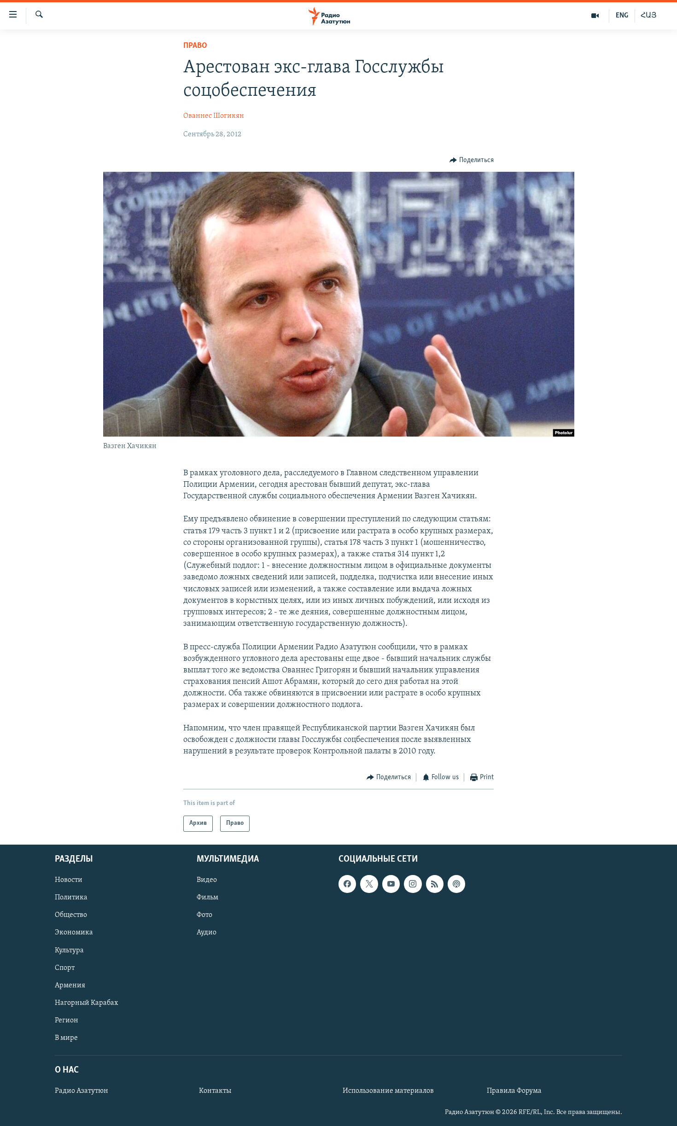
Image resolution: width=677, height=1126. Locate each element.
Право (195, 46)
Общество (71, 915)
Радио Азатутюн (81, 1091)
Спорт (65, 967)
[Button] (471, 160)
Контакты (215, 1091)
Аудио (206, 932)
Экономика (74, 932)
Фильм (207, 897)
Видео (207, 880)
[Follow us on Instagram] (412, 884)
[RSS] (435, 884)
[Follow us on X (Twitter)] (369, 884)
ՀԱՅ (649, 15)
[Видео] (595, 15)
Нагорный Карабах (86, 1003)
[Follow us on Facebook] (347, 884)
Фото (204, 915)
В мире (66, 1038)
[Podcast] (456, 884)
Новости (68, 880)
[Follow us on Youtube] (391, 884)
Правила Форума (514, 1091)
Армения (70, 985)
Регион (66, 1020)
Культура (69, 950)
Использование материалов (388, 1091)
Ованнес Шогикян (213, 116)
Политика (71, 897)
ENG (622, 15)
